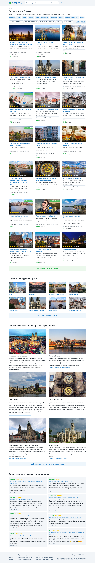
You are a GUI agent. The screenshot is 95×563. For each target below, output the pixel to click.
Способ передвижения (46, 21)
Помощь (71, 2)
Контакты (77, 2)
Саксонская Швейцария (71, 17)
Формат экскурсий (30, 21)
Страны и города (22, 555)
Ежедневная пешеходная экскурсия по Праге (61, 481)
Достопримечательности (25, 557)
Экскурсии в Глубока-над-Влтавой (58, 458)
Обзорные (12, 17)
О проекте (63, 2)
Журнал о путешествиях (24, 559)
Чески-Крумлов (84, 17)
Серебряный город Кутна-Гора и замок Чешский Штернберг (25, 536)
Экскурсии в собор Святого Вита (17, 458)
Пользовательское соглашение (44, 557)
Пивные (61, 17)
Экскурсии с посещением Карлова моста (20, 414)
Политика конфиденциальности (44, 559)
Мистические (44, 17)
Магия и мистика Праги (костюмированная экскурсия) (63, 497)
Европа (24, 17)
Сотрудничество (40, 555)
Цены (58, 21)
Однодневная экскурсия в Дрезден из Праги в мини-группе (65, 517)
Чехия (18, 17)
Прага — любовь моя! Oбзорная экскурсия (21, 499)
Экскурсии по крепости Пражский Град (59, 367)
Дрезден (31, 17)
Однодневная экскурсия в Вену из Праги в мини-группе (24, 516)
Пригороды (54, 17)
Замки (37, 17)
